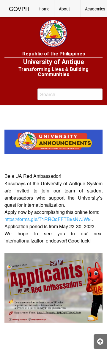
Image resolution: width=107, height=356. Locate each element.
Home (44, 9)
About (64, 9)
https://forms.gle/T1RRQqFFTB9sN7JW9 (47, 219)
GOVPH (19, 8)
